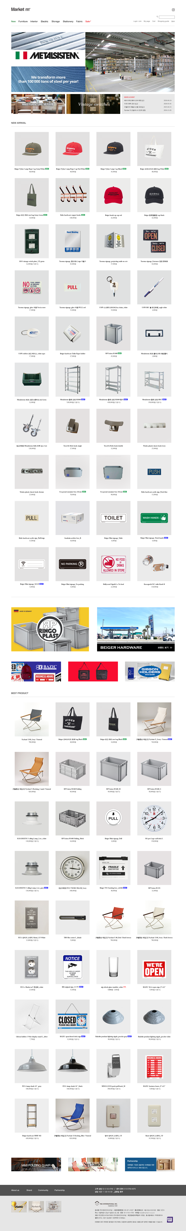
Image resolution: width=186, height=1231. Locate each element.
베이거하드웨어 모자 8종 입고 (134, 100)
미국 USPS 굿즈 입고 (131, 103)
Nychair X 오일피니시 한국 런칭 (135, 110)
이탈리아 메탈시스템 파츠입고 (134, 107)
